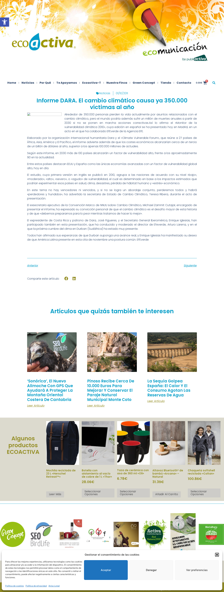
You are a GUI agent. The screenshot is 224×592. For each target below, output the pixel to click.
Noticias (28, 83)
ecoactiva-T (91, 83)
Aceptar (106, 570)
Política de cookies (14, 585)
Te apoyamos (66, 83)
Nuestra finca (116, 83)
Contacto (184, 83)
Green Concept (144, 83)
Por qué (45, 83)
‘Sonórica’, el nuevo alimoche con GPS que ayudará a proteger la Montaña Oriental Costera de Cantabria (50, 390)
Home (11, 83)
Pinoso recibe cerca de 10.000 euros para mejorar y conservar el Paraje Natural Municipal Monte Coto (110, 390)
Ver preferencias (197, 570)
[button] (4, 22)
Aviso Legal (54, 585)
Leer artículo (35, 405)
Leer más (55, 494)
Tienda (165, 83)
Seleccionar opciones (93, 492)
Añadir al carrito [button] (166, 494)
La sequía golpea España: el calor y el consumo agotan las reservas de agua (168, 388)
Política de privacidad (36, 585)
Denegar (151, 570)
